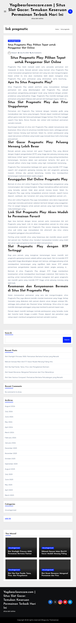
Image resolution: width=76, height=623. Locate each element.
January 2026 (10, 443)
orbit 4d (8, 518)
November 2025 (11, 453)
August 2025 (10, 469)
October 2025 (10, 459)
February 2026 (10, 438)
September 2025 (11, 464)
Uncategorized (14, 41)
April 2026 (9, 427)
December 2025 (11, 448)
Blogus (44, 620)
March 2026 (9, 432)
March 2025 (9, 495)
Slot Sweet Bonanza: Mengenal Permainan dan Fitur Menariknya (29, 372)
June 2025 (9, 479)
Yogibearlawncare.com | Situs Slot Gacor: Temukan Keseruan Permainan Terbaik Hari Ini (37, 10)
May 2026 (8, 422)
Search (8, 333)
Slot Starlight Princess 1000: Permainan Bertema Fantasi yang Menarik (32, 356)
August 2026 (10, 406)
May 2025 (8, 485)
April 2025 (9, 490)
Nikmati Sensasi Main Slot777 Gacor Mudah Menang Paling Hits (29, 362)
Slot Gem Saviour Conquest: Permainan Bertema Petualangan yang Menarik (34, 377)
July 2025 (9, 474)
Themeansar (53, 620)
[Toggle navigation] (5, 11)
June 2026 (9, 417)
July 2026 (9, 412)
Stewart (14, 53)
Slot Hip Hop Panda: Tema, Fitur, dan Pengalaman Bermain (27, 367)
